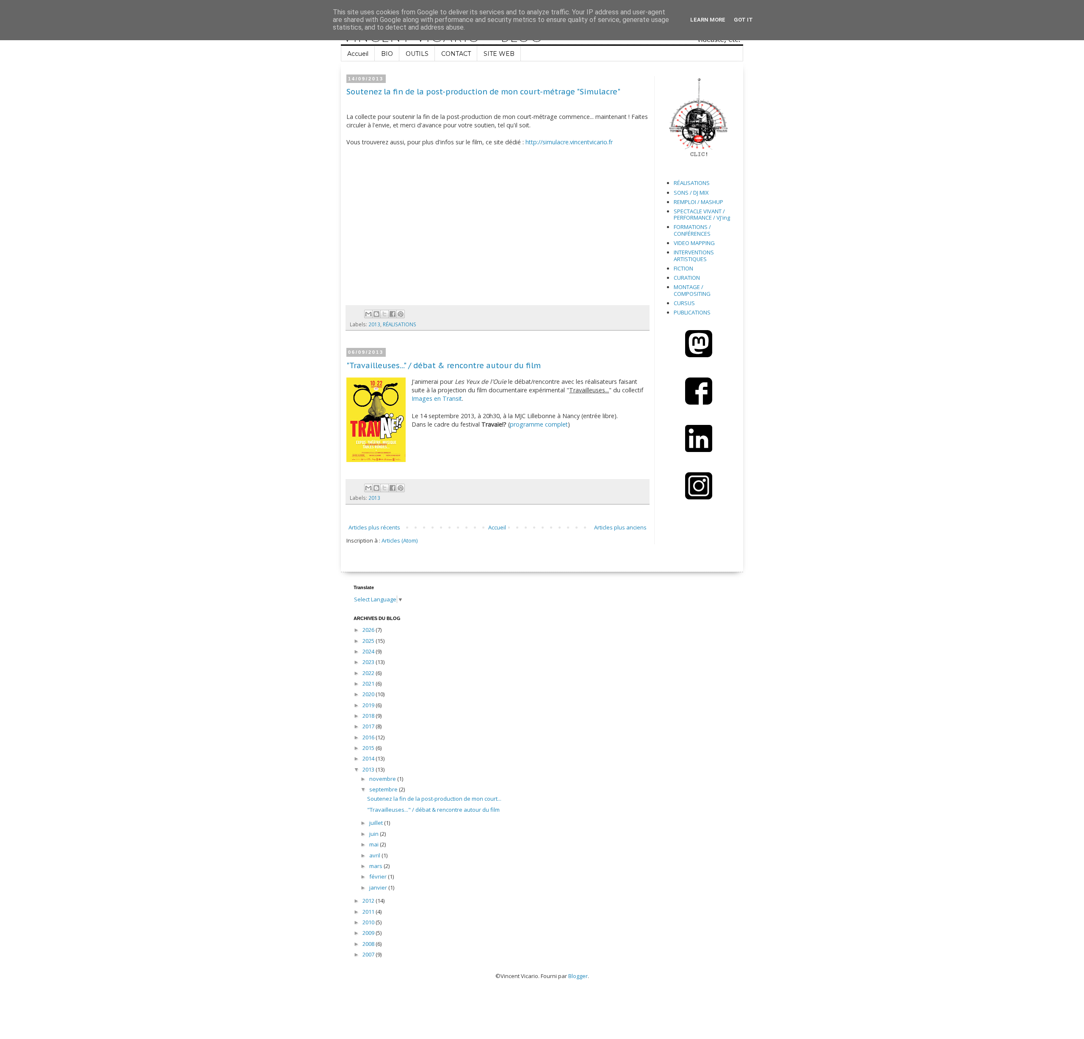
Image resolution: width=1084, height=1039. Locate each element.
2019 (369, 705)
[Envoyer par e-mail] (368, 314)
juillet (376, 823)
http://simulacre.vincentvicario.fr (569, 142)
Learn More (707, 20)
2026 (369, 630)
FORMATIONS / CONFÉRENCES (692, 230)
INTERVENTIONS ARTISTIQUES (694, 255)
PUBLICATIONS (692, 312)
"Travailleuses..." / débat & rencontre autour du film (443, 365)
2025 (369, 641)
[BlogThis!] (376, 314)
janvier (378, 887)
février (378, 876)
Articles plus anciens (620, 527)
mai (374, 844)
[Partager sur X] (384, 314)
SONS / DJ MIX (691, 192)
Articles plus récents (374, 527)
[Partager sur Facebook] (392, 314)
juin (374, 834)
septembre (384, 789)
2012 (369, 900)
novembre (383, 779)
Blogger (578, 976)
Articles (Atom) (400, 540)
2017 (369, 726)
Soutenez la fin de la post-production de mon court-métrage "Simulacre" (483, 91)
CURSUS (684, 303)
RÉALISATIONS (399, 324)
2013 (374, 324)
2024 (369, 651)
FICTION (683, 268)
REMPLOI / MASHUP (698, 202)
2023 (369, 662)
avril (375, 855)
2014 (369, 758)
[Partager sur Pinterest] (400, 314)
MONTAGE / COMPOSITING (692, 290)
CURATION (687, 277)
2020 (369, 694)
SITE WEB (499, 54)
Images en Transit (437, 398)
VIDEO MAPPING (694, 243)
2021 (369, 683)
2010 (369, 922)
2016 (369, 737)
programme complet (539, 424)
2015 (369, 748)
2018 (369, 715)
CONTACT (456, 54)
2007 (369, 954)
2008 (369, 944)
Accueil (357, 54)
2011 (369, 911)
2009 (369, 933)
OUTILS (417, 54)
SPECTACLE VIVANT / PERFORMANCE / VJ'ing (702, 214)
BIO (387, 54)
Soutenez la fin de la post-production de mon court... (434, 798)
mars (376, 866)
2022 (369, 673)
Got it (743, 20)
